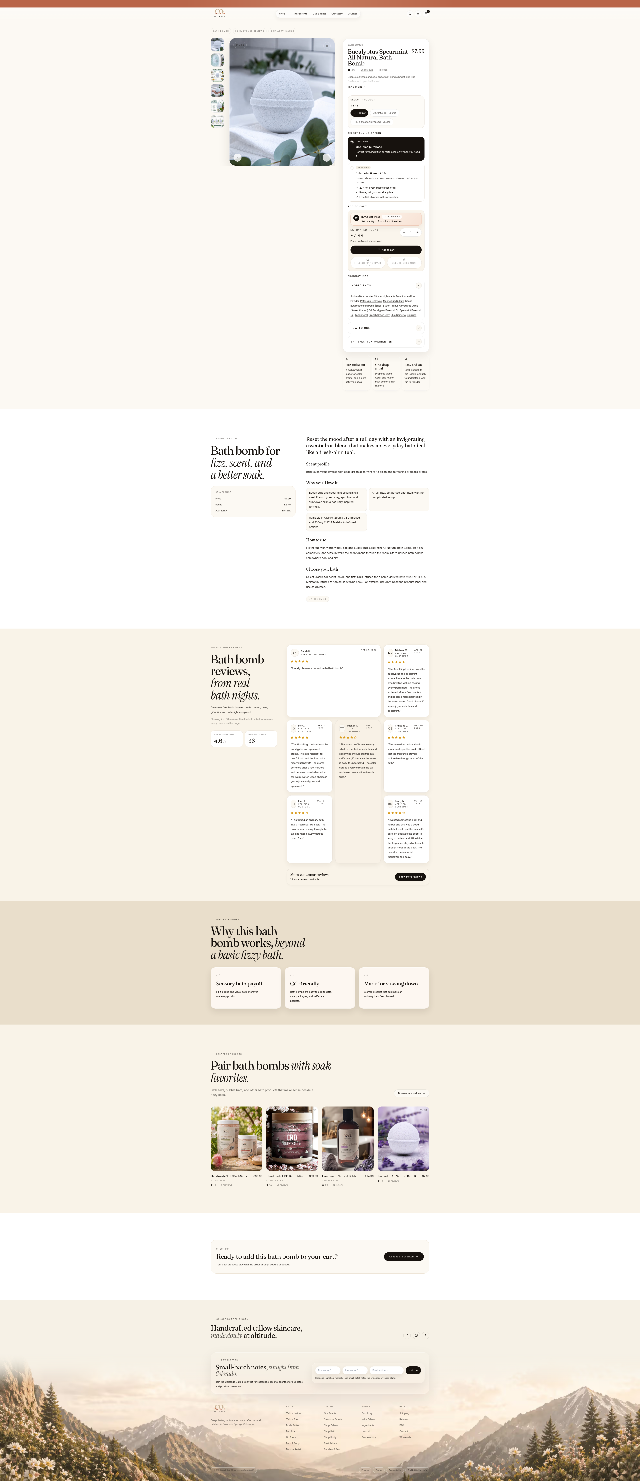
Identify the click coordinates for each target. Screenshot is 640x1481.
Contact (404, 1431)
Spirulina (411, 315)
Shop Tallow (331, 1425)
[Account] (418, 13)
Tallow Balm (292, 1419)
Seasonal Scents (333, 1419)
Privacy (365, 1470)
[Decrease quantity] (404, 232)
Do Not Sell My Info (417, 1470)
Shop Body (330, 1437)
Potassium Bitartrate (371, 301)
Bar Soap (291, 1431)
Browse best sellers (409, 1093)
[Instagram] (416, 1335)
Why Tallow (368, 1419)
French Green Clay (379, 315)
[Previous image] (238, 158)
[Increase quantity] (417, 232)
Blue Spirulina (398, 315)
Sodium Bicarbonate (361, 296)
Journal (352, 13)
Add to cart (388, 249)
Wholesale (405, 1437)
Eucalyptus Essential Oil (385, 310)
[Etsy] (425, 1335)
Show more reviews (410, 876)
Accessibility (395, 1470)
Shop (282, 13)
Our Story (337, 13)
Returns (404, 1419)
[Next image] (327, 158)
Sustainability (369, 1437)
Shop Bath (329, 1431)
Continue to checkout (401, 1256)
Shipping (404, 1413)
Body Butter (292, 1425)
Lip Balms (291, 1437)
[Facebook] (407, 1335)
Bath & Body (293, 1443)
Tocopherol (361, 315)
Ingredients (301, 13)
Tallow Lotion (293, 1413)
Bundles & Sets (332, 1449)
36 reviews (367, 69)
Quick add (238, 1167)
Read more (355, 87)
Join (413, 1370)
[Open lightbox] (327, 45)
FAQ (402, 1425)
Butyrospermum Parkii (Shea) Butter (370, 305)
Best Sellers (330, 1443)
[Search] (410, 13)
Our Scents (319, 13)
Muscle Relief (293, 1449)
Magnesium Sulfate (393, 301)
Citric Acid (379, 296)
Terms (379, 1470)
